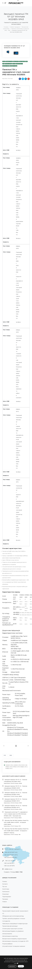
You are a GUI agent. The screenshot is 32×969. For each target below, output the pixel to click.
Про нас (4, 886)
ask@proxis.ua (8, 869)
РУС (5, 755)
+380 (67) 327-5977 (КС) (10, 852)
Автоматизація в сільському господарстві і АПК (15, 941)
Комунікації (5, 894)
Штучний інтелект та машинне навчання (13, 946)
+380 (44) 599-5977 (9, 863)
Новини (4, 901)
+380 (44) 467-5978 (9, 865)
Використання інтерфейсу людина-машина (14, 938)
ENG (11, 755)
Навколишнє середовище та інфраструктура (14, 923)
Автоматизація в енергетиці (10, 936)
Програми (5, 899)
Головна (6, 27)
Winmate (10, 78)
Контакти (5, 884)
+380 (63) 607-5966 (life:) (10, 857)
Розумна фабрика (7, 943)
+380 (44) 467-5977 (10, 860)
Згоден (21, 966)
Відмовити (12, 966)
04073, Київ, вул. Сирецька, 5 (12, 849)
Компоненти (5, 891)
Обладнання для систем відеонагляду (13, 916)
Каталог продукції (15, 27)
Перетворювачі (6, 896)
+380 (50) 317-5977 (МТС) (11, 855)
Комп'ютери (5, 889)
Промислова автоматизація (9, 926)
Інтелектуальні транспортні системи (12, 928)
